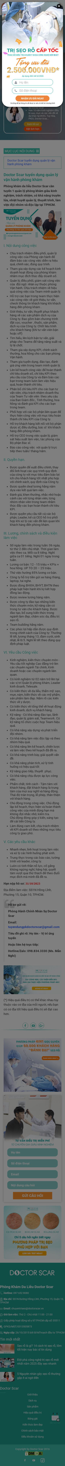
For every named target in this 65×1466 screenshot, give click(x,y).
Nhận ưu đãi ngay (32, 98)
